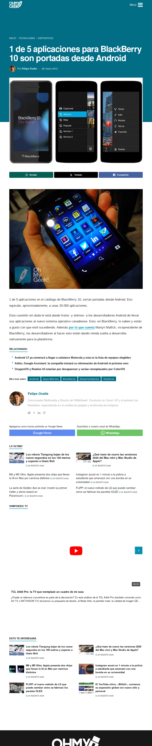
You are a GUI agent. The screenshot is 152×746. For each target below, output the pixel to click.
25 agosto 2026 (36, 465)
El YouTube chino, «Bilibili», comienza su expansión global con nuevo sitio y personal (117, 687)
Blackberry (69, 378)
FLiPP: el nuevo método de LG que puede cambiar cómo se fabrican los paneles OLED (106, 490)
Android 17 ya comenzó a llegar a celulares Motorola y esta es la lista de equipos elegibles (73, 357)
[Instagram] (44, 412)
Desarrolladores (89, 378)
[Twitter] (34, 412)
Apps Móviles (51, 378)
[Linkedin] (39, 412)
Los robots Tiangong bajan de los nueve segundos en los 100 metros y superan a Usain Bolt (48, 458)
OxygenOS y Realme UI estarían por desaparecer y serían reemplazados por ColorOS (70, 369)
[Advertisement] (76, 23)
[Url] (29, 412)
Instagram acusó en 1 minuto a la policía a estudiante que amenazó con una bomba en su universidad (103, 478)
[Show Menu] (140, 4)
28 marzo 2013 (50, 68)
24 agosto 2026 (100, 482)
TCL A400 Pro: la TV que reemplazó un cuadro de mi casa (47, 591)
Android (34, 378)
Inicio (12, 38)
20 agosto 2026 (34, 496)
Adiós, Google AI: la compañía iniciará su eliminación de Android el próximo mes (71, 363)
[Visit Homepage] (15, 4)
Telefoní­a (108, 378)
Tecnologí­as (27, 38)
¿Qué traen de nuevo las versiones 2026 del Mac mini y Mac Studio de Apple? (115, 458)
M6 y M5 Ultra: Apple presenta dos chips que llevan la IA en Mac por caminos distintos (39, 476)
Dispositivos (45, 38)
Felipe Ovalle (29, 68)
